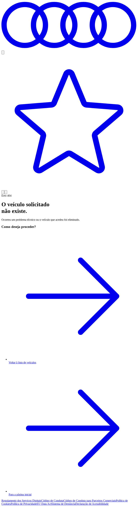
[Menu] (5, 192)
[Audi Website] (69, 48)
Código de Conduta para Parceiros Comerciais (89, 500)
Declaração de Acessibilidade (92, 503)
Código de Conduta (52, 500)
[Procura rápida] (2, 52)
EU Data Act (44, 503)
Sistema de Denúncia (63, 503)
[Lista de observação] (69, 122)
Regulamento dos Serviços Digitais (21, 500)
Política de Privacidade (24, 503)
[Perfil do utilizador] (2, 192)
